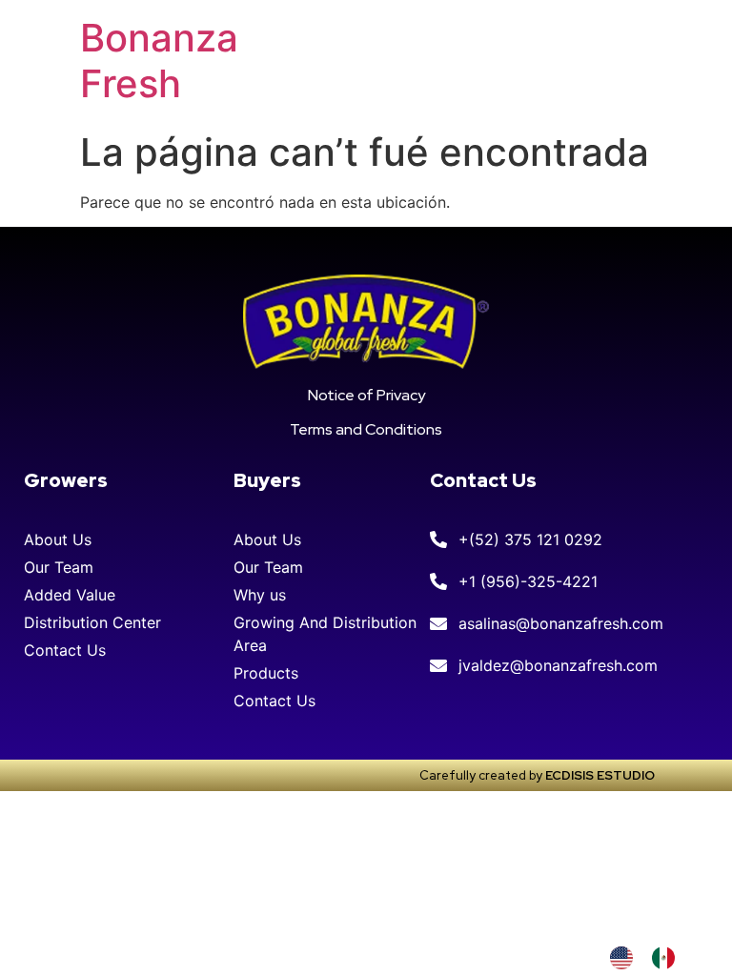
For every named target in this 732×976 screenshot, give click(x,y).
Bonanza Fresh (159, 60)
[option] (668, 957)
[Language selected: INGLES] (652, 958)
